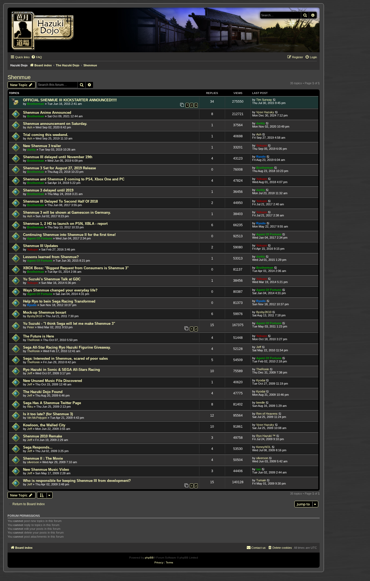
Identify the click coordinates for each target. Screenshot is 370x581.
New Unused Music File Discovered (52, 381)
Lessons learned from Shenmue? (51, 257)
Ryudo (261, 156)
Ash (29, 127)
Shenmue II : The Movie (43, 458)
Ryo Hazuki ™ (265, 435)
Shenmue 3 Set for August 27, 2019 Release (59, 168)
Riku (30, 406)
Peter (30, 327)
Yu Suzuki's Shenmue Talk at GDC (51, 279)
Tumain (261, 480)
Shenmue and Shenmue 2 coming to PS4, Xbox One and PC (73, 179)
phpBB (149, 557)
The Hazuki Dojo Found (43, 392)
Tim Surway (264, 99)
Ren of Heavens (267, 413)
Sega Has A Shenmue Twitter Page (52, 403)
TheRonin (33, 340)
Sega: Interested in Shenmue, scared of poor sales (65, 358)
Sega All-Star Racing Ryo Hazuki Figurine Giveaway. (67, 347)
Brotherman (35, 103)
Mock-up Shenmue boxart (44, 312)
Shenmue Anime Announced (47, 113)
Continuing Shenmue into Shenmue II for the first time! (69, 235)
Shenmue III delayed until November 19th (57, 157)
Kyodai (260, 380)
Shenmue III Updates (40, 246)
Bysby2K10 (34, 316)
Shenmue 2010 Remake (42, 436)
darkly (260, 123)
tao (258, 469)
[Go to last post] (274, 99)
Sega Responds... (38, 447)
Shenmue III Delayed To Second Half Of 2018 (60, 201)
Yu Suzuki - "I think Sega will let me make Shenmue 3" (69, 324)
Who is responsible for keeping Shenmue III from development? (77, 481)
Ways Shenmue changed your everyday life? (60, 290)
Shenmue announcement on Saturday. (55, 124)
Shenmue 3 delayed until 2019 (48, 190)
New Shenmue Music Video (46, 470)
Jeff (258, 347)
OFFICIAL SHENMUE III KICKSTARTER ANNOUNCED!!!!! (70, 100)
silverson (33, 462)
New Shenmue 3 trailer (42, 146)
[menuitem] (36, 57)
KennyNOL (263, 447)
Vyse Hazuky (265, 112)
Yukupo (261, 145)
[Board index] (44, 30)
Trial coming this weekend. (45, 135)
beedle (260, 402)
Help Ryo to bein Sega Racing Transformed (59, 301)
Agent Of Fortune (39, 238)
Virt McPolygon (37, 417)
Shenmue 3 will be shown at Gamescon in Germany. (67, 212)
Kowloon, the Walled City (44, 425)
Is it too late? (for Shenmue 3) (48, 414)
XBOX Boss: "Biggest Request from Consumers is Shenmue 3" (76, 268)
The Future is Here (38, 336)
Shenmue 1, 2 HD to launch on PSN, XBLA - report (65, 224)
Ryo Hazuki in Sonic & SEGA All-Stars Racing (61, 370)
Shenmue (19, 77)
